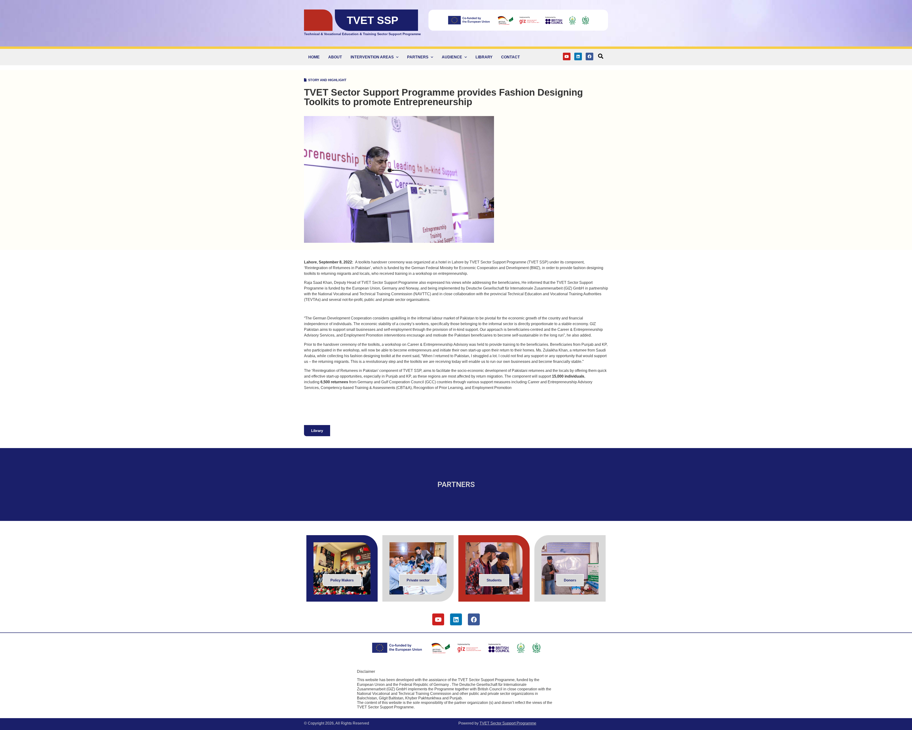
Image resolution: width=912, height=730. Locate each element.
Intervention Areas (372, 57)
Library (484, 57)
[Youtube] (566, 56)
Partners (417, 57)
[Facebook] (589, 56)
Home (314, 57)
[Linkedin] (578, 56)
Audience (452, 57)
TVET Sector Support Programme (508, 723)
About (335, 57)
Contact (510, 57)
